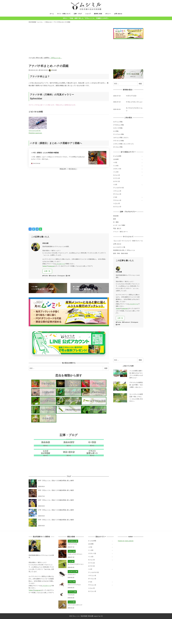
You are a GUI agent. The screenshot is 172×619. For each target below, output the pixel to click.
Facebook (53, 275)
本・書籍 (116, 222)
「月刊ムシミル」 (56, 58)
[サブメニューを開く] (142, 156)
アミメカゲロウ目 (118, 187)
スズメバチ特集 (118, 128)
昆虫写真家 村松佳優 (87, 616)
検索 (105, 368)
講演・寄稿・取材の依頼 (120, 253)
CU (102, 616)
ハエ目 (115, 184)
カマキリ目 (116, 181)
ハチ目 (115, 162)
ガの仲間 (116, 159)
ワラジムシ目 (117, 200)
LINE (68, 275)
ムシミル (76, 616)
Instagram (51, 266)
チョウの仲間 (117, 156)
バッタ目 (116, 172)
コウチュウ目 (117, 168)
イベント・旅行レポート (120, 231)
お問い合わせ (117, 244)
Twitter (44, 266)
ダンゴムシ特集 (118, 147)
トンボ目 (116, 165)
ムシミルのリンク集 (119, 247)
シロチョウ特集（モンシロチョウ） (123, 144)
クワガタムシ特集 (118, 125)
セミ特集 (116, 131)
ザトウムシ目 (117, 194)
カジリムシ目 (117, 206)
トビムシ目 (116, 203)
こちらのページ (60, 263)
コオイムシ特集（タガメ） (121, 137)
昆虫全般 (116, 216)
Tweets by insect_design (125, 541)
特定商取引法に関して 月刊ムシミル (124, 250)
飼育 (114, 219)
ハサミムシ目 (117, 191)
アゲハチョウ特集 (118, 140)
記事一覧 (47, 271)
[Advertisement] (82, 41)
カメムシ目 (116, 175)
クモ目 (115, 197)
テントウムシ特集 (118, 134)
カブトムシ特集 (118, 121)
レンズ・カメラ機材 (119, 225)
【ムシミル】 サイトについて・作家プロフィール (128, 240)
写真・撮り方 (117, 228)
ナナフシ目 (116, 178)
